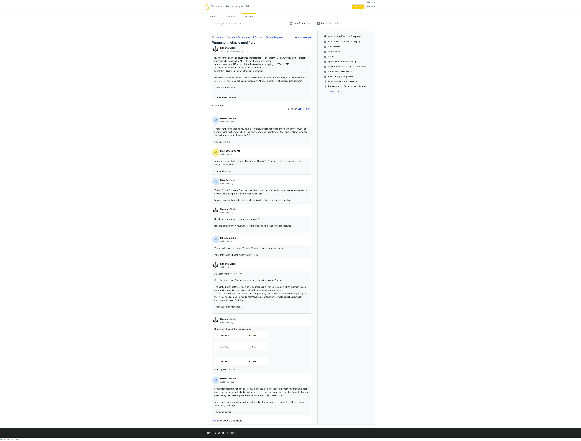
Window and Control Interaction (343, 81)
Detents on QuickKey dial (340, 71)
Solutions (230, 16)
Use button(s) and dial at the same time (347, 66)
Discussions (217, 37)
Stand (331, 56)
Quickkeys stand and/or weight (343, 61)
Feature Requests (274, 37)
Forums (249, 16)
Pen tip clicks (334, 46)
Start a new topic (303, 37)
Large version (334, 51)
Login (215, 420)
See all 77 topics (335, 91)
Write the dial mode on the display (344, 41)
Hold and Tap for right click (340, 76)
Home (212, 16)
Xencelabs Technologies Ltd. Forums (244, 37)
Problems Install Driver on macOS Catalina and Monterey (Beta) (358, 86)
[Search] (212, 24)
